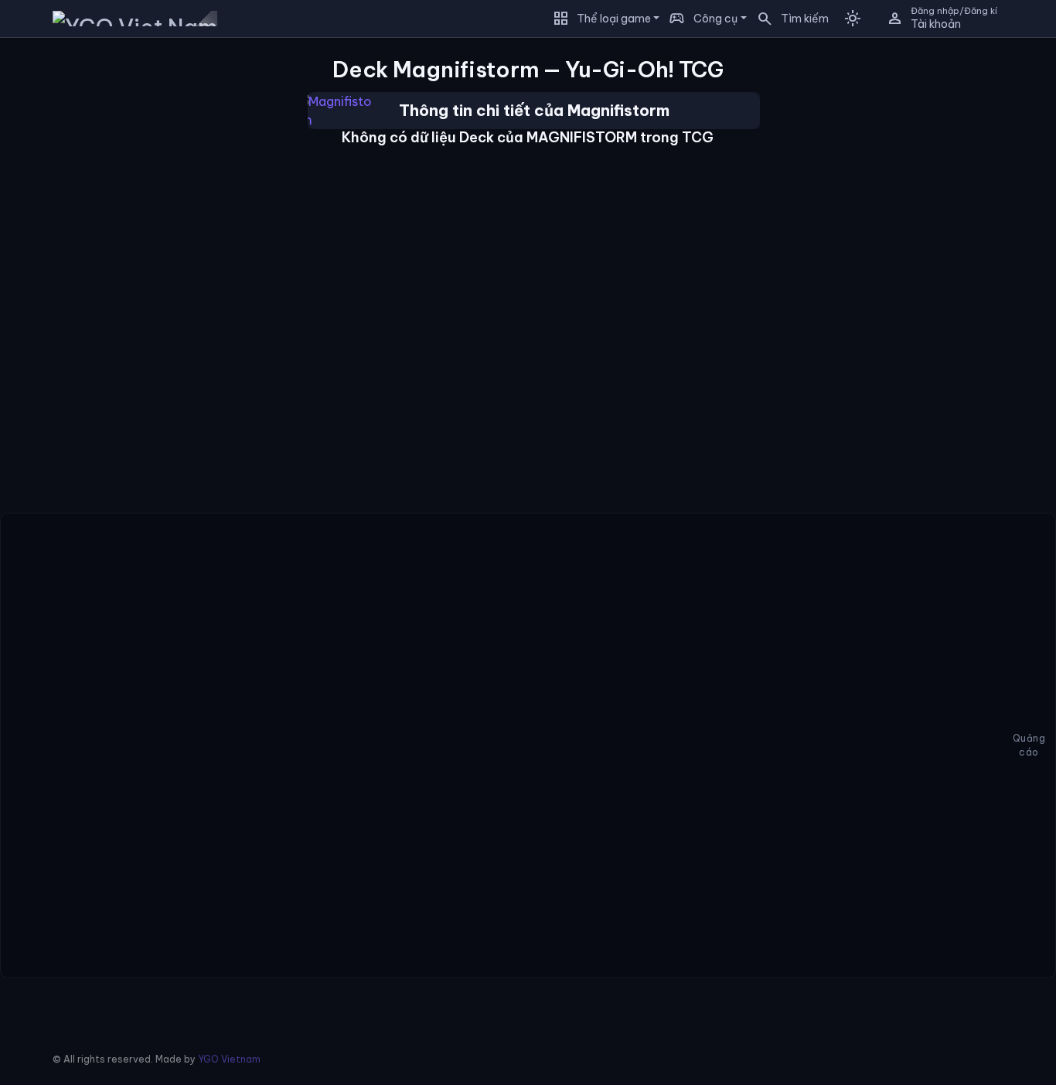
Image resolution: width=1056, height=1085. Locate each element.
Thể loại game (614, 19)
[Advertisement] (78, 270)
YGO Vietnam (229, 1059)
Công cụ (715, 19)
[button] (788, 18)
